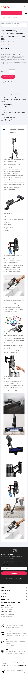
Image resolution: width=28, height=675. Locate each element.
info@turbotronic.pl (6, 611)
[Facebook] (16, 578)
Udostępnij (8, 41)
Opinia (13, 132)
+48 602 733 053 (7, 605)
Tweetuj (11, 41)
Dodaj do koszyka (8, 76)
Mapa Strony (20, 670)
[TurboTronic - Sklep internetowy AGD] (7, 7)
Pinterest (13, 41)
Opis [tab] (4, 129)
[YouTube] (20, 578)
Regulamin (6, 670)
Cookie (13, 670)
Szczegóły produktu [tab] (16, 129)
